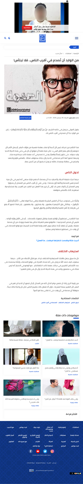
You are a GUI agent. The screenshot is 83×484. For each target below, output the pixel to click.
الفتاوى (11, 441)
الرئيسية (76, 53)
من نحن (54, 463)
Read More (27, 28)
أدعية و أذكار (49, 435)
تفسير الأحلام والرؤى (22, 436)
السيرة (63, 441)
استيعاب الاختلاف (64, 302)
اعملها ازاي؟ (48, 446)
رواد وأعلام (36, 446)
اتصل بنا (49, 463)
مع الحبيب (10, 427)
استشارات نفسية (73, 343)
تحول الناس (75, 302)
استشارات (68, 53)
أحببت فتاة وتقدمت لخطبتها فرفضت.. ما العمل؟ (57, 240)
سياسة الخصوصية (41, 463)
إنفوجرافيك (62, 427)
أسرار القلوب (10, 435)
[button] (67, 1)
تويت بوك (36, 427)
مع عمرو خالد (22, 441)
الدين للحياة (75, 441)
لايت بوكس (23, 427)
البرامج (63, 446)
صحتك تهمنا (74, 435)
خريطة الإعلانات (31, 463)
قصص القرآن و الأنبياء (35, 436)
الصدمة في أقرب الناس (49, 302)
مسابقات (63, 435)
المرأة (51, 441)
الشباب (37, 343)
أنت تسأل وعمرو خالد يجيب (49, 429)
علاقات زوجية (74, 402)
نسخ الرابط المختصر (25, 117)
